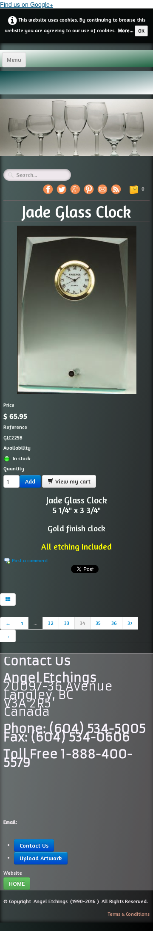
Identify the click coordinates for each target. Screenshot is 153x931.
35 (98, 623)
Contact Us (34, 845)
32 (51, 623)
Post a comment (30, 560)
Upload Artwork (41, 858)
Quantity (13, 468)
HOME (17, 883)
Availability (17, 448)
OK (141, 31)
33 (66, 623)
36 (114, 623)
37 (130, 623)
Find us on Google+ (26, 4)
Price (8, 405)
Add (30, 481)
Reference (15, 427)
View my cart (72, 481)
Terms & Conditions (129, 914)
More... (125, 30)
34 (82, 623)
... (35, 623)
